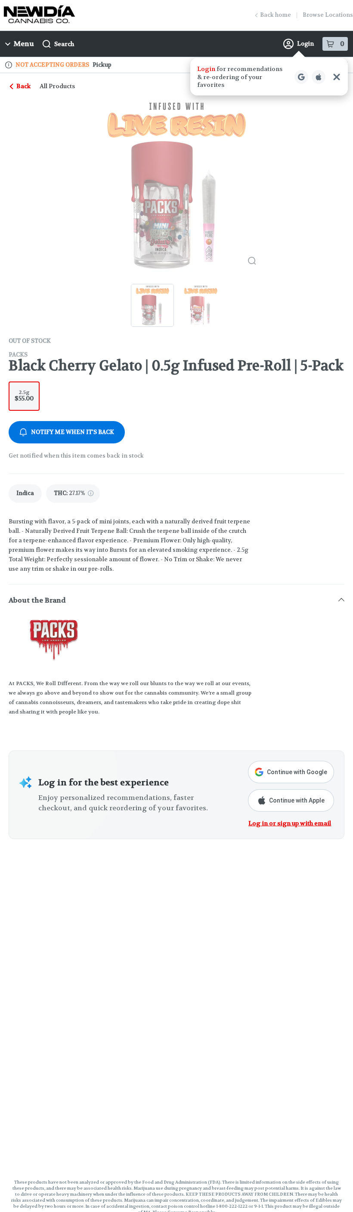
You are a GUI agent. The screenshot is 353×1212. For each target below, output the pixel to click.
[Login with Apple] (318, 77)
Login (305, 43)
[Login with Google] (301, 77)
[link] (25, 493)
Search (64, 44)
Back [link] (23, 86)
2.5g (24, 395)
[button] (269, 76)
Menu (24, 43)
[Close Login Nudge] (336, 77)
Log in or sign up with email (289, 823)
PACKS (18, 354)
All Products (57, 86)
